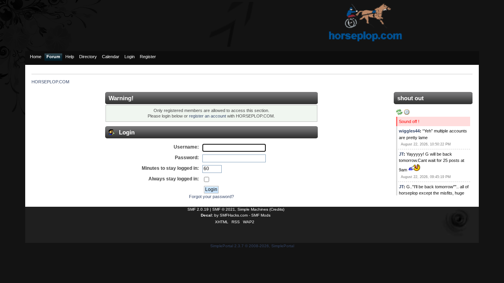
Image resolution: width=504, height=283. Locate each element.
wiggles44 (409, 131)
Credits (277, 209)
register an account (207, 116)
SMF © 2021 (223, 209)
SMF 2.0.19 (198, 209)
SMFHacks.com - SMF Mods (245, 215)
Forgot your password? (211, 196)
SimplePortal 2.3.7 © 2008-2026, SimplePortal (252, 246)
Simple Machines (252, 209)
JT (401, 154)
